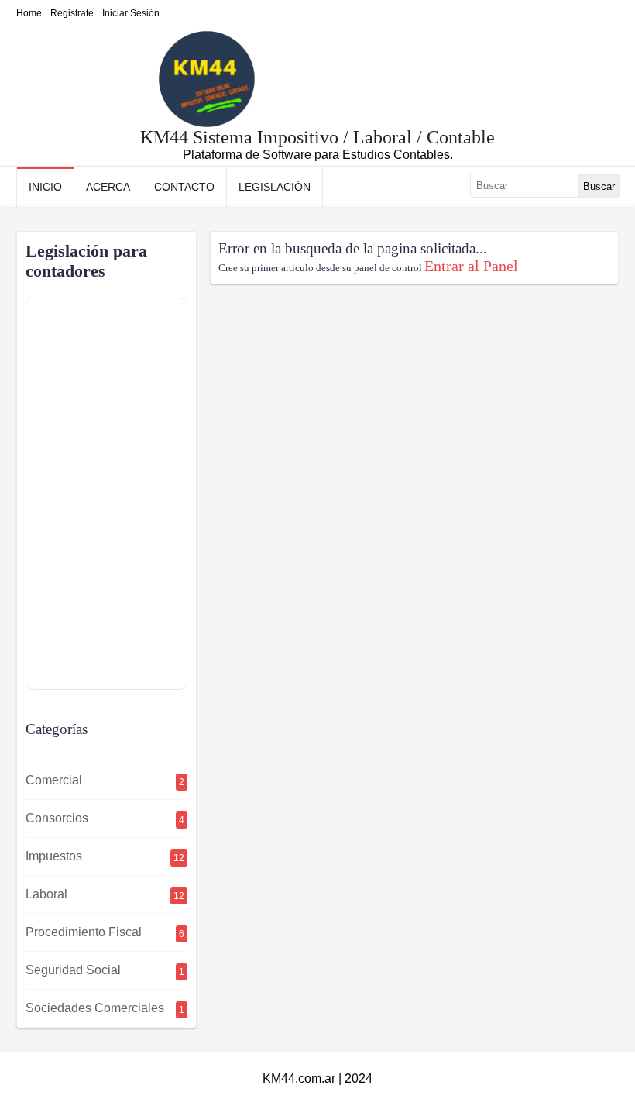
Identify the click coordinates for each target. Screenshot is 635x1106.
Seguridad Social (105, 970)
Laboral (105, 894)
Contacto (184, 187)
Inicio (45, 187)
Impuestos (105, 856)
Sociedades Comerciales (105, 1008)
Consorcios (105, 818)
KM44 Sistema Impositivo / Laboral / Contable (317, 137)
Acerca (108, 187)
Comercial (105, 780)
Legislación (275, 187)
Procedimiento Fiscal (105, 932)
